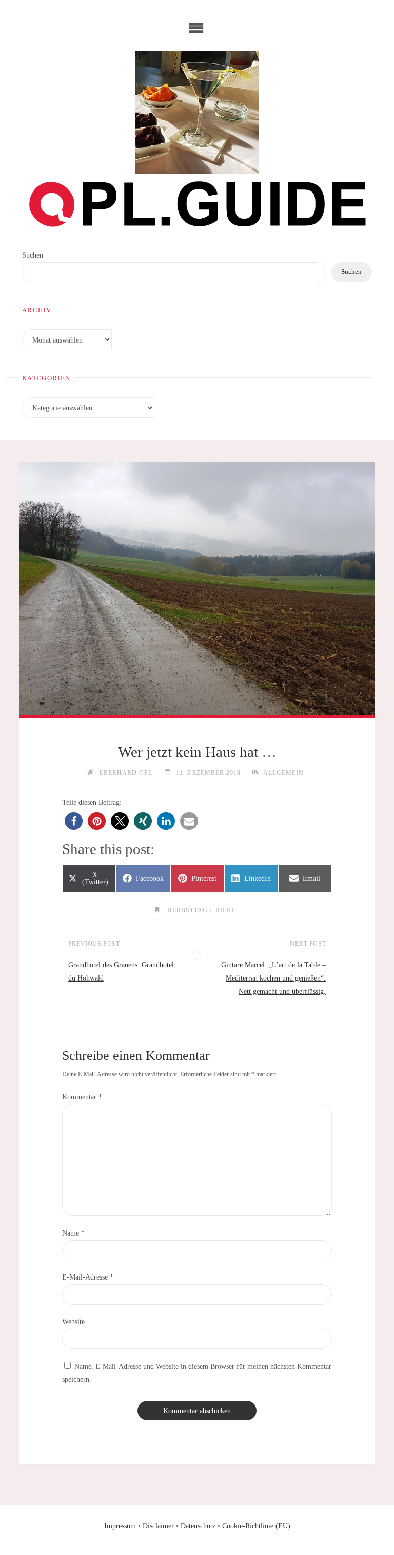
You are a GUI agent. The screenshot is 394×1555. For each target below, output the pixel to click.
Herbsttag (187, 910)
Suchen (32, 255)
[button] (74, 821)
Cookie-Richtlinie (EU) (256, 1526)
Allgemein (283, 773)
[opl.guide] (197, 112)
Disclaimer (158, 1526)
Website (73, 1321)
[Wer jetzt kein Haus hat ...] (197, 589)
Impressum (120, 1526)
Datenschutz (198, 1526)
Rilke (225, 910)
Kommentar (82, 1097)
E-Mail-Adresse (87, 1277)
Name (73, 1233)
